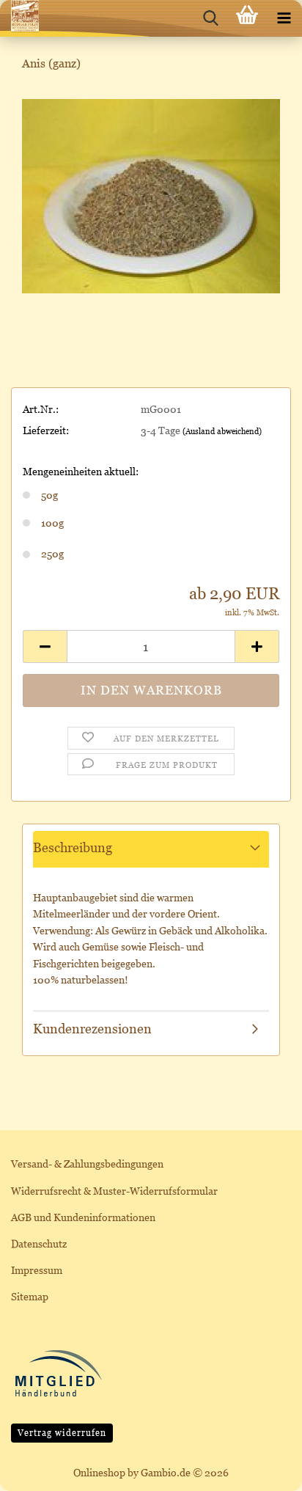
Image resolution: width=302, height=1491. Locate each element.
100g (52, 522)
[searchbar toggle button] (210, 18)
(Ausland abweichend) (222, 431)
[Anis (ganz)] (151, 194)
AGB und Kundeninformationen (83, 1217)
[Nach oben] (262, 1469)
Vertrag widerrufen (62, 1432)
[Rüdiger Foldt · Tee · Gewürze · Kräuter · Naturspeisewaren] (19, 18)
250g (52, 553)
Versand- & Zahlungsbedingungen (87, 1163)
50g (49, 494)
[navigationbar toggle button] (283, 18)
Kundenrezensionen (92, 1028)
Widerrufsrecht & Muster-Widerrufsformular (114, 1190)
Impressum (36, 1270)
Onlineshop (99, 1472)
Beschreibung (72, 847)
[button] (45, 646)
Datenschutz (39, 1243)
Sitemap (29, 1296)
